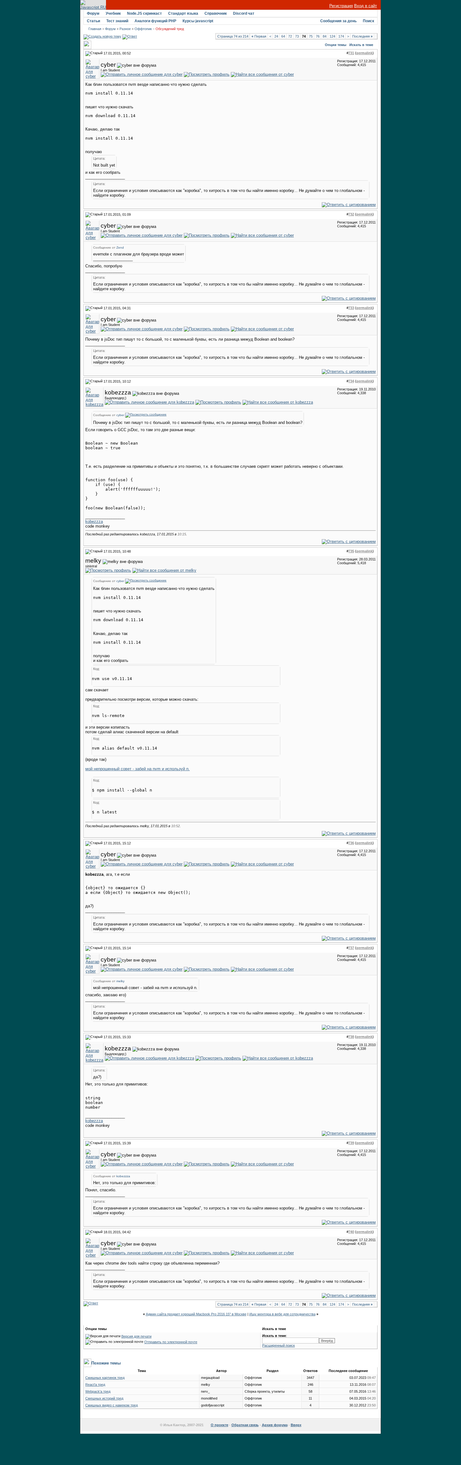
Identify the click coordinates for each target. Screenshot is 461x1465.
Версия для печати (136, 1336)
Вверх (296, 1425)
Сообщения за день (338, 21)
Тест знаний (117, 21)
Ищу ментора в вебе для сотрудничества (282, 1314)
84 (324, 36)
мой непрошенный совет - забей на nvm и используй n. (137, 768)
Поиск (368, 21)
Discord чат (243, 13)
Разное (125, 29)
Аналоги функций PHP (155, 21)
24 (276, 36)
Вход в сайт (365, 5)
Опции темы (335, 45)
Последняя (362, 36)
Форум (93, 13)
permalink (364, 53)
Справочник (215, 13)
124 (332, 36)
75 (311, 36)
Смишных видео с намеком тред (111, 1405)
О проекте (219, 1425)
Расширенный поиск (278, 1345)
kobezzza (94, 521)
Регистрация (341, 5)
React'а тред (95, 1384)
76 (318, 36)
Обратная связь (245, 1425)
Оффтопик (143, 29)
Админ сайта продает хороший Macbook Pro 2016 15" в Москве (196, 1314)
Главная (94, 29)
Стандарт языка (183, 13)
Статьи (93, 21)
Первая (259, 36)
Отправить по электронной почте (170, 1342)
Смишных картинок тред (105, 1378)
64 (283, 36)
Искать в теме (361, 45)
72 (290, 36)
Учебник (113, 13)
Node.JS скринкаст (144, 13)
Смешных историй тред (104, 1398)
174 (341, 36)
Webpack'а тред (97, 1391)
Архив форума (275, 1425)
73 (297, 36)
